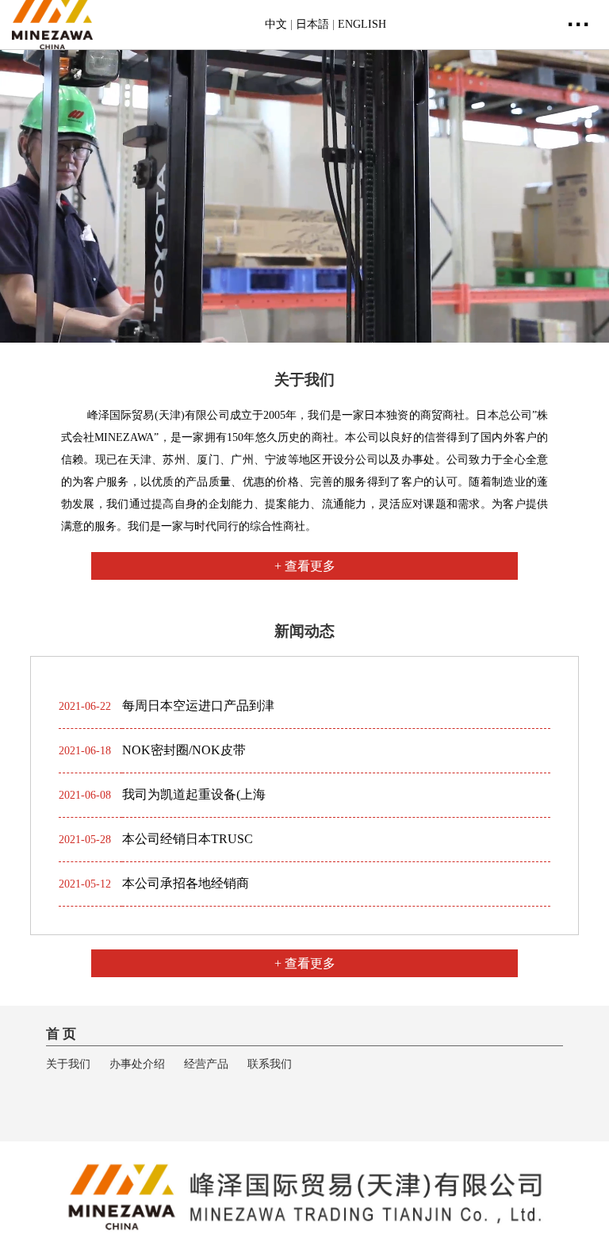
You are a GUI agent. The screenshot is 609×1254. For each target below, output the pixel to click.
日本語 (312, 24)
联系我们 (269, 1064)
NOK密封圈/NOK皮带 (184, 750)
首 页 (61, 1033)
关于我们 (68, 1064)
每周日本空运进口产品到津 (198, 705)
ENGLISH (362, 24)
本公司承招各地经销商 (185, 883)
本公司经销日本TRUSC (187, 839)
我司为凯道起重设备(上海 (194, 794)
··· (579, 24)
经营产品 (206, 1064)
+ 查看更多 (304, 566)
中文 (276, 24)
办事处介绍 (137, 1064)
